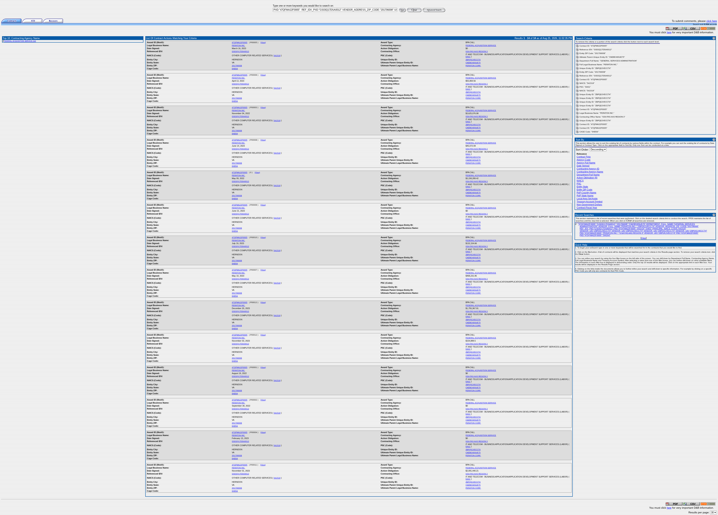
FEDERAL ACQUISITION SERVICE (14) (20, 41)
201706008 (237, 66)
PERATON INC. (238, 45)
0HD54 (235, 69)
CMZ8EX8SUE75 (473, 63)
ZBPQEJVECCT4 (473, 60)
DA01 (468, 57)
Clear (643, 238)
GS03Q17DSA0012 (240, 51)
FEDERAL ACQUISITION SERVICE (481, 45)
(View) (263, 42)
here (669, 32)
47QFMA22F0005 (239, 42)
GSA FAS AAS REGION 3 (477, 51)
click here (711, 21)
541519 (277, 56)
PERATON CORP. (473, 66)
